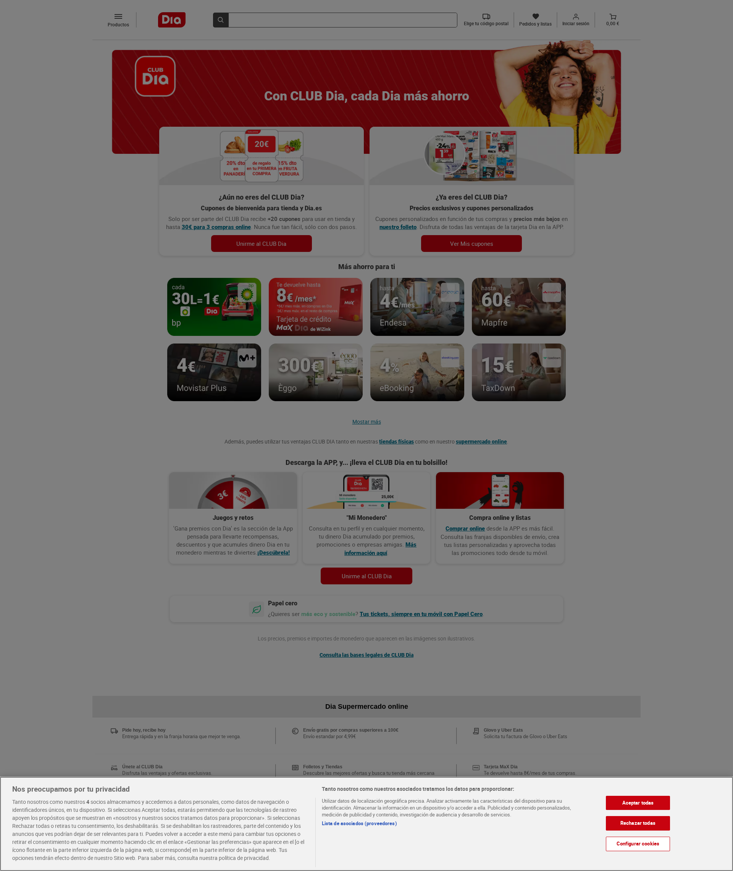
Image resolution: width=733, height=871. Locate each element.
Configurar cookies (638, 843)
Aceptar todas (638, 802)
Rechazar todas (638, 822)
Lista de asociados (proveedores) (359, 823)
